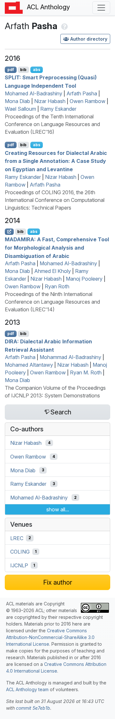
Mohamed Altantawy (29, 365)
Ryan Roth (57, 286)
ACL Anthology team (27, 689)
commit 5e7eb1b (33, 708)
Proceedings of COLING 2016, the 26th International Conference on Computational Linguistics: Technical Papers (54, 200)
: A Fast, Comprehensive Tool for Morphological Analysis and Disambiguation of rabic (57, 247)
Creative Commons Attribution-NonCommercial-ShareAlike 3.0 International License (50, 637)
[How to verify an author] (64, 25)
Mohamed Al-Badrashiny (33, 93)
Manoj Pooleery (84, 279)
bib (23, 69)
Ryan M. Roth (86, 372)
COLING (20, 551)
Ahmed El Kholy (52, 271)
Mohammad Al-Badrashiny (70, 357)
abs (36, 69)
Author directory (88, 39)
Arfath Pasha (81, 93)
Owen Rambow (87, 101)
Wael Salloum (20, 109)
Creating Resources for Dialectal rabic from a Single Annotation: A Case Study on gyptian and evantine (56, 160)
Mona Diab (17, 101)
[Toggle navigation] (101, 7)
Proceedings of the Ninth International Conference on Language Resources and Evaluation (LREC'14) (52, 302)
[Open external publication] (9, 231)
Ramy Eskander (58, 109)
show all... (57, 509)
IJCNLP (19, 565)
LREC (16, 538)
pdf (10, 69)
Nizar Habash (49, 101)
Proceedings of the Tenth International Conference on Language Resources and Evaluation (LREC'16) (52, 124)
